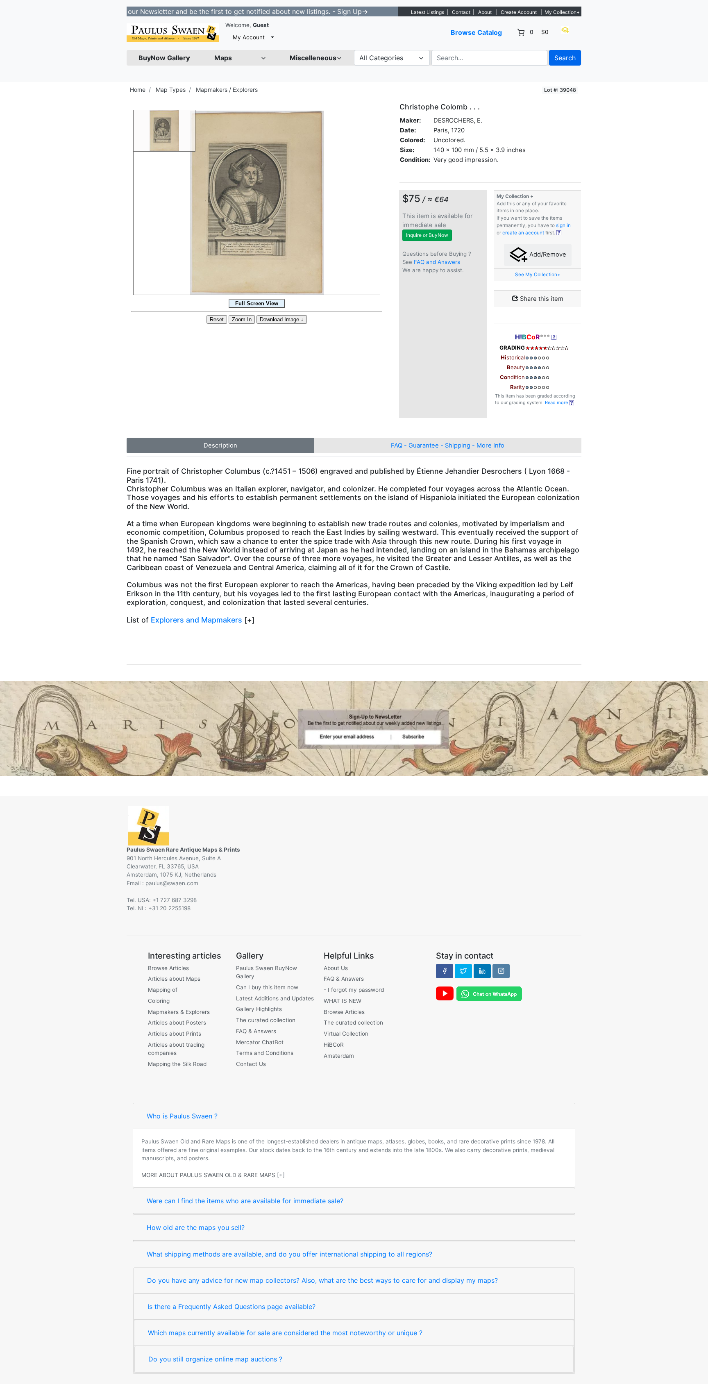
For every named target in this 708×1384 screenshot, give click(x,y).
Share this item (540, 298)
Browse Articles (168, 968)
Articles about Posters (177, 1022)
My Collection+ (562, 12)
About (485, 12)
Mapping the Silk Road (177, 1064)
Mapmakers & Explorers (179, 1012)
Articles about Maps (174, 978)
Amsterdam (339, 1055)
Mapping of (162, 989)
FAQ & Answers (256, 1031)
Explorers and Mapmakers (196, 620)
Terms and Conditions (264, 1053)
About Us (336, 968)
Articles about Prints (174, 1033)
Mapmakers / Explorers (227, 89)
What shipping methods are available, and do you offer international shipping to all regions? (289, 1254)
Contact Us (251, 1064)
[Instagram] (501, 971)
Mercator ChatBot (260, 1042)
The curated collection (265, 1020)
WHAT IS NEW (342, 1001)
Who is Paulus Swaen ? (182, 1116)
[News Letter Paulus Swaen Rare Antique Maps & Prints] (354, 728)
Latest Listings (427, 12)
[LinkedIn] (482, 971)
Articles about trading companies (176, 1048)
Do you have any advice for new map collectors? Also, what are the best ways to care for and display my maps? (322, 1280)
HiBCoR (334, 1044)
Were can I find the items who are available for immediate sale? (245, 1201)
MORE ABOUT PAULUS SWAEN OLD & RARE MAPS (208, 1175)
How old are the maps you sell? (196, 1227)
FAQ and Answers (437, 262)
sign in (563, 225)
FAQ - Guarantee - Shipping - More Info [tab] (447, 445)
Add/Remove (547, 254)
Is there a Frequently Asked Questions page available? (231, 1306)
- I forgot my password (354, 989)
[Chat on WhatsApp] (489, 993)
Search (565, 58)
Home (137, 89)
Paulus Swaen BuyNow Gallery (266, 972)
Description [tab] (220, 445)
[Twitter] (463, 971)
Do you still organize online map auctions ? (215, 1359)
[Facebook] (444, 971)
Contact (461, 12)
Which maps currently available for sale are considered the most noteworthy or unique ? (285, 1333)
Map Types (171, 89)
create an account (523, 233)
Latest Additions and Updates (275, 998)
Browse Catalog (476, 32)
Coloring (159, 1001)
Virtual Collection (346, 1033)
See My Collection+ (537, 274)
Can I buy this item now (267, 987)
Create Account (519, 12)
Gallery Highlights (259, 1009)
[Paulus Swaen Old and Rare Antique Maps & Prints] (173, 32)
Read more (557, 402)
